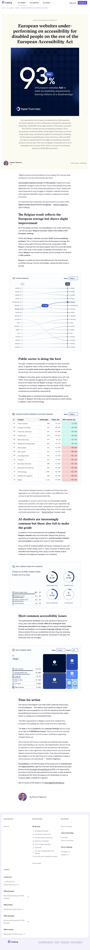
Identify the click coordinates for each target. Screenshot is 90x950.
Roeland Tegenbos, (60, 204)
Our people (46, 3)
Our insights (21, 3)
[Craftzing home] (7, 3)
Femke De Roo (47, 512)
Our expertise (34, 3)
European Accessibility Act (40, 769)
